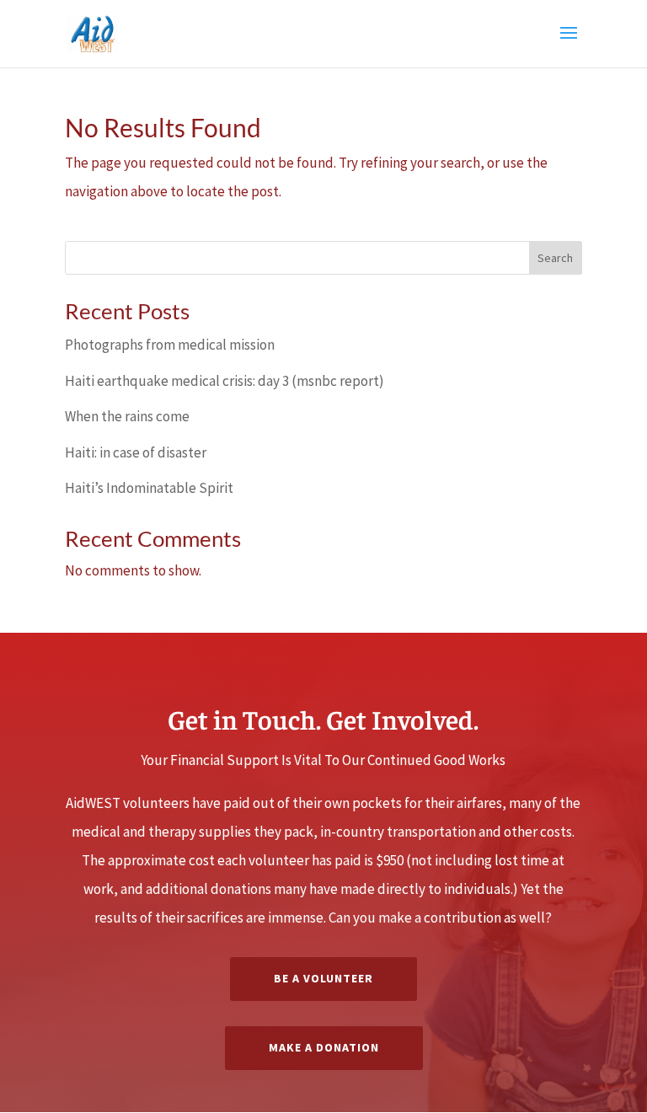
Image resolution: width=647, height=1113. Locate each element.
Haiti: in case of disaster (135, 452)
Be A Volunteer (323, 978)
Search (555, 257)
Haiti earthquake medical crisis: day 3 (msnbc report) (224, 381)
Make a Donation (324, 1047)
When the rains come (127, 416)
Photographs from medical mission (170, 344)
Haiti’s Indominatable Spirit (149, 488)
